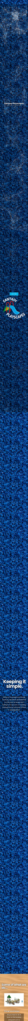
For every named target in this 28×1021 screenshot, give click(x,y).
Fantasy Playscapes (8, 6)
